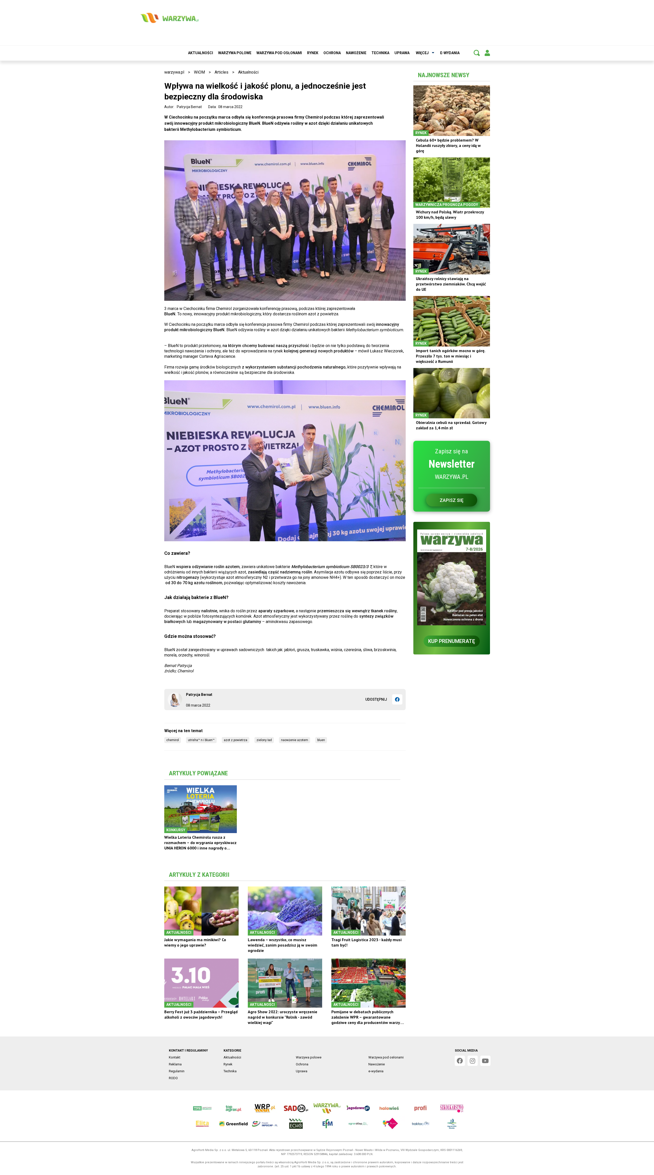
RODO (173, 1078)
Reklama (175, 1064)
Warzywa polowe (234, 53)
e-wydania (450, 53)
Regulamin (176, 1071)
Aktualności (200, 53)
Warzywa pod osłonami (279, 53)
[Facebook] (397, 699)
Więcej (422, 53)
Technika (380, 53)
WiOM (199, 72)
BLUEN (321, 740)
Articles (221, 72)
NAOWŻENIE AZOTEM (294, 740)
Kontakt (174, 1057)
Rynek (312, 53)
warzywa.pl (174, 72)
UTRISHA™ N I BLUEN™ (201, 740)
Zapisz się (451, 500)
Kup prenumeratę (451, 641)
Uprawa (402, 53)
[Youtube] (485, 1061)
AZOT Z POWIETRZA (235, 740)
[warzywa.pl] (169, 18)
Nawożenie (356, 53)
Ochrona (332, 53)
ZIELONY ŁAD (264, 740)
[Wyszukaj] (477, 53)
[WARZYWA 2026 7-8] (451, 577)
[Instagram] (473, 1061)
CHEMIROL (172, 740)
